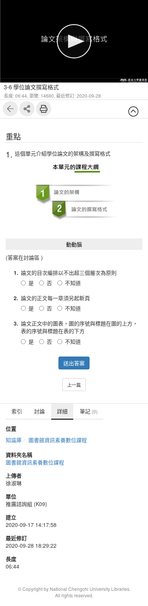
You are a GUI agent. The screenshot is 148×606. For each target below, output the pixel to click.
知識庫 (14, 440)
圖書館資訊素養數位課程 (57, 440)
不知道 (73, 283)
